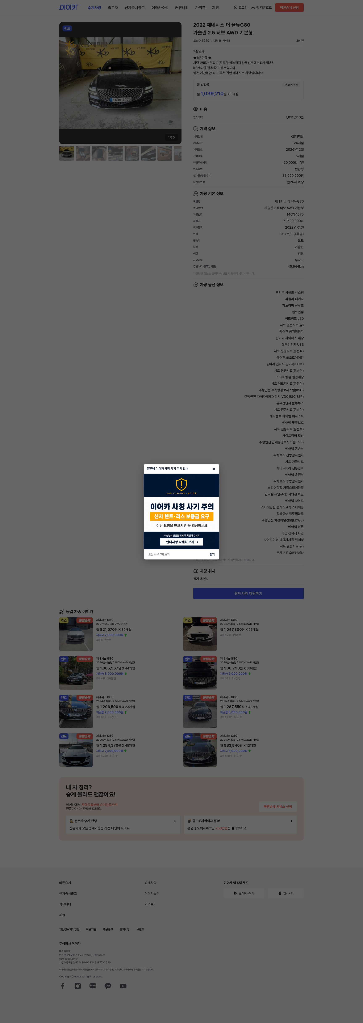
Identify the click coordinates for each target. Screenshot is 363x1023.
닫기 (212, 554)
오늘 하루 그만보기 (159, 554)
